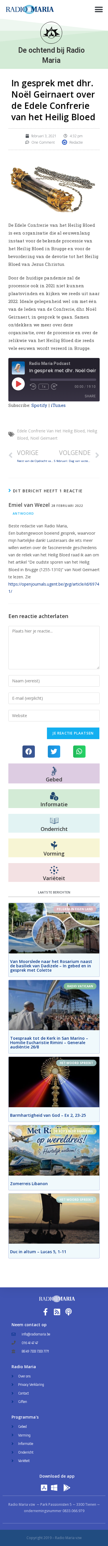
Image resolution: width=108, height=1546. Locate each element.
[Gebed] (54, 771)
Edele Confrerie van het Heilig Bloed (51, 431)
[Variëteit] (54, 870)
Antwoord (23, 513)
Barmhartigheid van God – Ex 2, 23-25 (48, 1115)
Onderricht (54, 828)
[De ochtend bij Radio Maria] (51, 33)
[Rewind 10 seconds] (33, 386)
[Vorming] (54, 845)
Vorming (54, 853)
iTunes (58, 405)
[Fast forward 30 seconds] (54, 386)
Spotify (39, 405)
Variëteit (54, 878)
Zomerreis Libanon (29, 1183)
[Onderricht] (54, 821)
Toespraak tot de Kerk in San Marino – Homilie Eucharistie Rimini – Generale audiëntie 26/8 (49, 1042)
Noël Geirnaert (44, 438)
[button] (98, 9)
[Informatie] (54, 796)
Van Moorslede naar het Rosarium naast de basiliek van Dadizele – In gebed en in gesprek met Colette (51, 966)
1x (44, 387)
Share (90, 396)
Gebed (54, 779)
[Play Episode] (18, 383)
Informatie (54, 804)
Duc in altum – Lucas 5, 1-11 (38, 1251)
